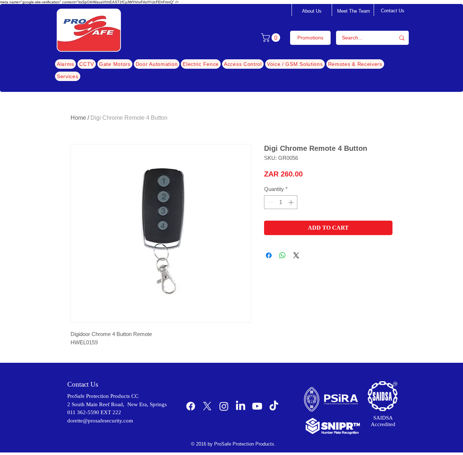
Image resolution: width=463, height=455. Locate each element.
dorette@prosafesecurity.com (100, 421)
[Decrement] (270, 202)
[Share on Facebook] (268, 255)
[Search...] (402, 38)
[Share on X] (296, 255)
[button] (271, 37)
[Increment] (292, 202)
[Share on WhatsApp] (282, 255)
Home (78, 118)
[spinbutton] (281, 202)
